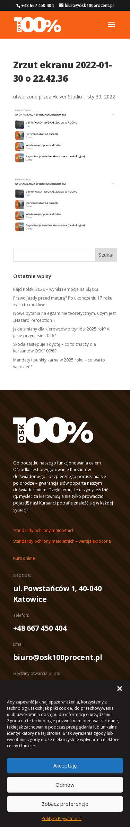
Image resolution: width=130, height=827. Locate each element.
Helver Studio (67, 96)
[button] (119, 688)
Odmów (65, 784)
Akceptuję (65, 765)
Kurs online (24, 558)
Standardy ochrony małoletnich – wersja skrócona (62, 541)
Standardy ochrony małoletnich (44, 530)
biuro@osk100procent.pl (57, 657)
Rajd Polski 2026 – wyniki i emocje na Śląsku (55, 289)
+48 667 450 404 (40, 628)
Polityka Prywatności (61, 818)
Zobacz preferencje (65, 803)
